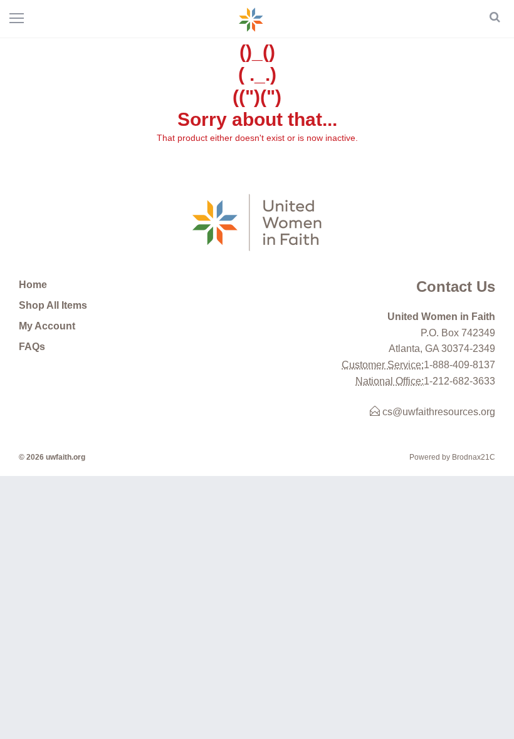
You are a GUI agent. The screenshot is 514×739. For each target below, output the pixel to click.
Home (33, 284)
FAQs (32, 346)
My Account (47, 326)
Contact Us (455, 286)
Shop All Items (53, 305)
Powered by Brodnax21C (452, 457)
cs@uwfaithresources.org (437, 411)
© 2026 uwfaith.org (52, 457)
